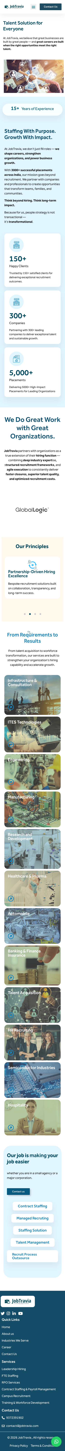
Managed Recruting (32, 1218)
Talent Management (32, 1242)
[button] (33, 7)
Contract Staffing (32, 1206)
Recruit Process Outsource (24, 1256)
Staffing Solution (32, 1230)
